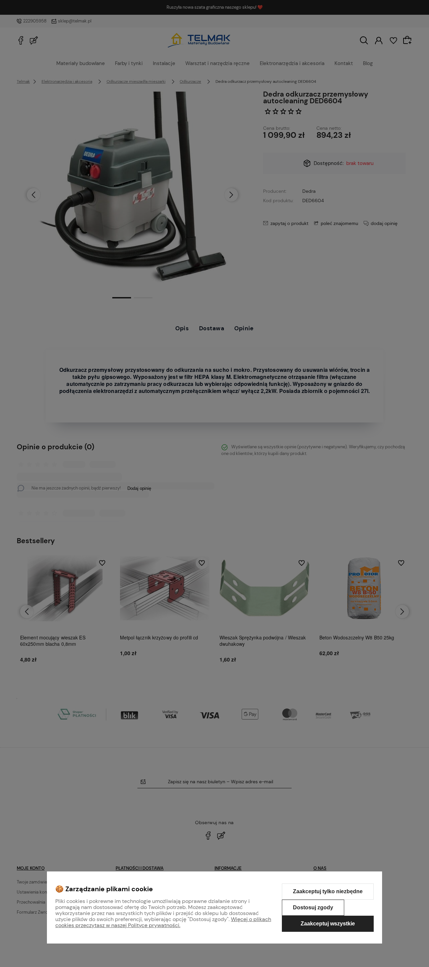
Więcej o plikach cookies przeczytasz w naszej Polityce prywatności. (163, 922)
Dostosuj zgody (313, 907)
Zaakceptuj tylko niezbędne (328, 891)
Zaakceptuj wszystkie (328, 923)
